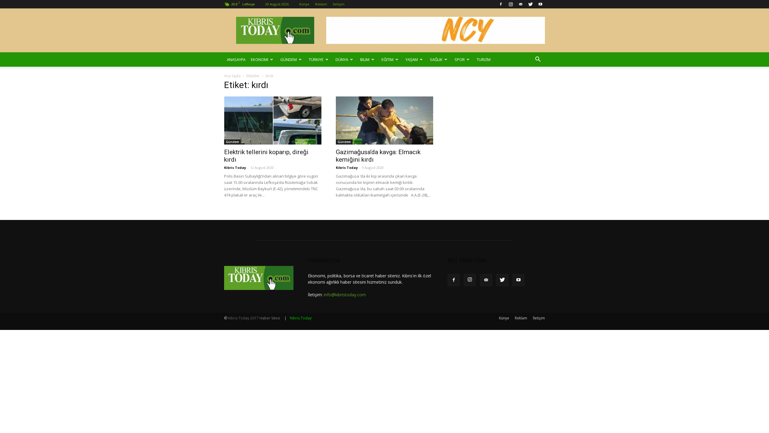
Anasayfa (236, 59)
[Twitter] (530, 4)
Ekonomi (259, 59)
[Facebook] (500, 4)
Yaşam (412, 59)
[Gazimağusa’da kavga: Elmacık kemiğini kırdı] (384, 120)
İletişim (339, 4)
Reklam (321, 4)
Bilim (364, 59)
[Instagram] (510, 4)
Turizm (484, 59)
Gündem (288, 59)
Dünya (342, 59)
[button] (537, 59)
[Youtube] (540, 4)
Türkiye (316, 59)
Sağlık (436, 59)
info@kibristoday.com (345, 294)
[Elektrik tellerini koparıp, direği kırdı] (272, 120)
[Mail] (520, 4)
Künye (304, 4)
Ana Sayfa (232, 75)
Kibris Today (235, 167)
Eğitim (387, 59)
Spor (459, 59)
